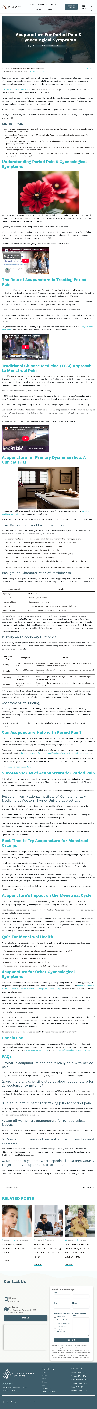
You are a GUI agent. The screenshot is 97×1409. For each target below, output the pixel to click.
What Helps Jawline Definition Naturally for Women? (14, 1248)
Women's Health (62, 1320)
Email (56, 1303)
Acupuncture (62, 46)
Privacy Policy (46, 1388)
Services (45, 1375)
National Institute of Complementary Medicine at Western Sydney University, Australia (55, 753)
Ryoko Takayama (37, 72)
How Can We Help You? (79, 1314)
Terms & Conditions (49, 1391)
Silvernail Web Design (31, 1402)
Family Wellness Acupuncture (16, 89)
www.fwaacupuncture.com (37, 1050)
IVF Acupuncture (62, 1326)
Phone (74, 1303)
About (44, 1379)
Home (44, 1372)
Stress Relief (50, 1240)
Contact (44, 1382)
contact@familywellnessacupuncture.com (73, 1050)
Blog (43, 1385)
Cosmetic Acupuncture (22, 1240)
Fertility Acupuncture (63, 1323)
